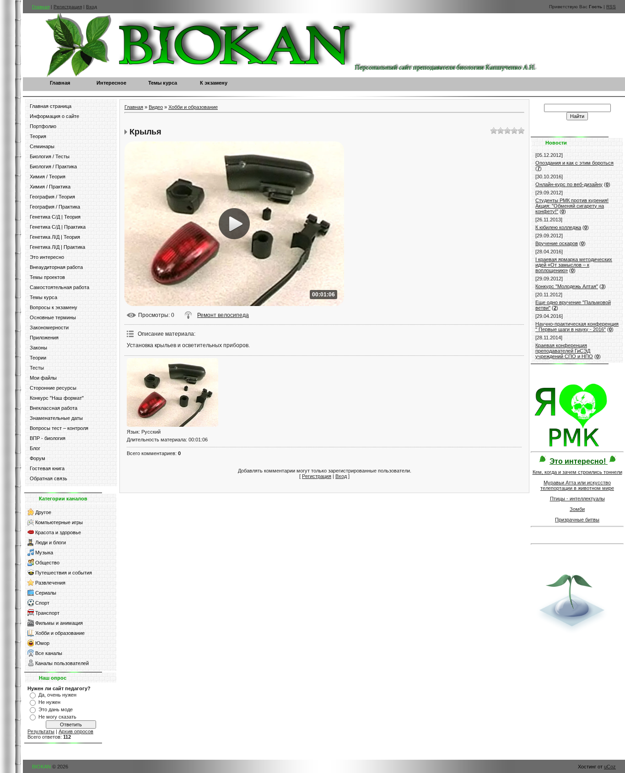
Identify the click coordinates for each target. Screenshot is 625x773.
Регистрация (68, 6)
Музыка (44, 552)
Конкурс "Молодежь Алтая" (566, 286)
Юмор (42, 643)
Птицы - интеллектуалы (577, 498)
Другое (43, 512)
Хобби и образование (60, 633)
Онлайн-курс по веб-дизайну (569, 184)
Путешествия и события (63, 572)
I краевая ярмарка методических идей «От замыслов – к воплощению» (573, 265)
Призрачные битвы (577, 519)
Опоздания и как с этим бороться (574, 163)
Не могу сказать (57, 716)
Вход (91, 6)
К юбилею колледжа (558, 227)
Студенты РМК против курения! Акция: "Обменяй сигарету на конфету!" (572, 206)
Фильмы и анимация (59, 623)
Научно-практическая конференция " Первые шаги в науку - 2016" (577, 326)
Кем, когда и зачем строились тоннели (577, 472)
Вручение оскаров (556, 243)
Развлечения (50, 582)
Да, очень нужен (57, 695)
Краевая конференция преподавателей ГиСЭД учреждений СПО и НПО (564, 351)
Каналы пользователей (62, 663)
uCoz (610, 766)
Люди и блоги (50, 542)
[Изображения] (172, 392)
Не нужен (49, 702)
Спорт (42, 603)
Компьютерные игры (59, 522)
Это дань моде (55, 709)
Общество (47, 562)
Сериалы (45, 593)
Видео (156, 107)
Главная (40, 6)
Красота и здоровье (58, 532)
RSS (611, 6)
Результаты (40, 731)
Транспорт (47, 613)
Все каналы (48, 653)
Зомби (577, 509)
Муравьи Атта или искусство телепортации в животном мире (577, 485)
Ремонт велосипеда (223, 315)
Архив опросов (76, 731)
